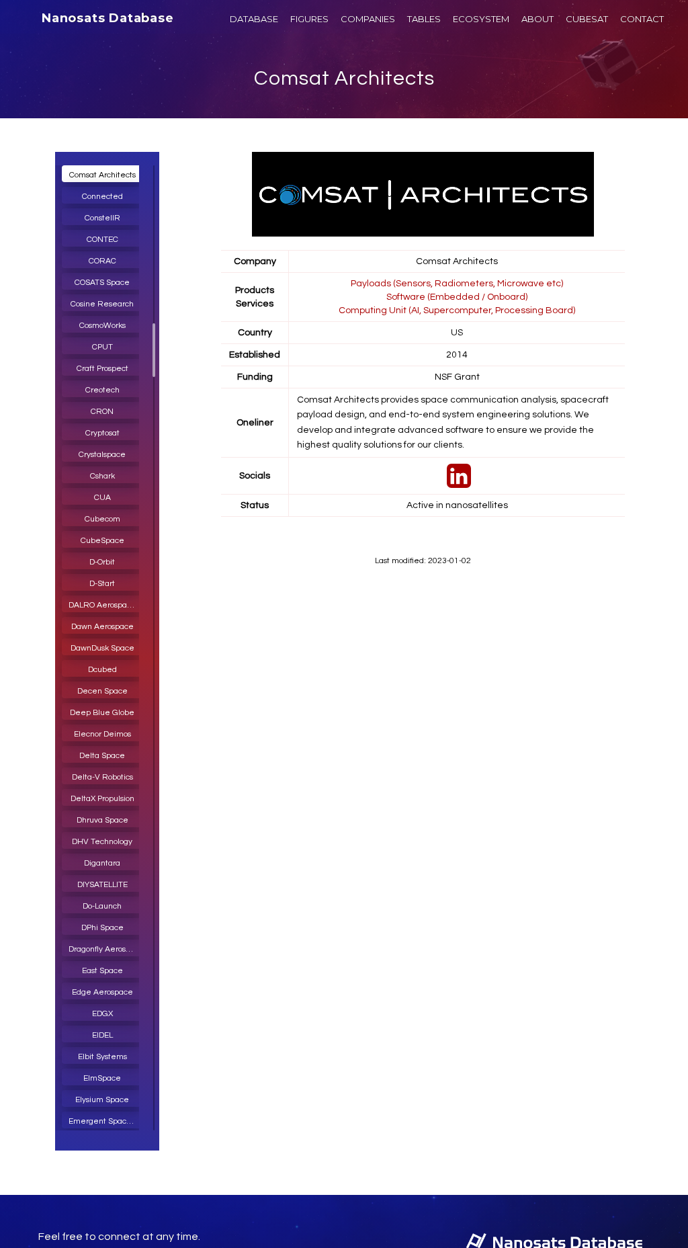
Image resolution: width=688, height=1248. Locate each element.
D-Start (102, 583)
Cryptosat (102, 433)
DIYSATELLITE (102, 884)
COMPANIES (368, 18)
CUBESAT (587, 18)
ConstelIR (102, 218)
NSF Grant (457, 377)
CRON (102, 411)
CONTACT (642, 18)
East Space (102, 970)
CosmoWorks (102, 325)
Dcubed (102, 669)
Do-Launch (102, 906)
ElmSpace (102, 1078)
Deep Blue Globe (102, 712)
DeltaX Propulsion (102, 798)
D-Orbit (102, 562)
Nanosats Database (108, 18)
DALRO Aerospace (102, 605)
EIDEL (102, 1035)
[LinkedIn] (457, 483)
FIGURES (309, 18)
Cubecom (102, 519)
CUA (102, 497)
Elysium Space (102, 1099)
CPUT (102, 347)
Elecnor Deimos (102, 734)
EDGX (102, 1013)
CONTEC (102, 239)
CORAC (102, 261)
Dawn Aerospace (102, 626)
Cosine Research (102, 304)
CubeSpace (102, 540)
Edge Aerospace (102, 992)
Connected (102, 196)
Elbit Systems (102, 1056)
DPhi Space (102, 927)
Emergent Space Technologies (105, 1121)
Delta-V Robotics (102, 777)
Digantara (102, 863)
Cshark (102, 476)
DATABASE (254, 18)
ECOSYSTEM (481, 18)
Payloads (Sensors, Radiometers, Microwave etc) (457, 283)
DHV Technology (102, 841)
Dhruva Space (102, 820)
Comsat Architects (344, 78)
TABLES (424, 18)
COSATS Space (102, 282)
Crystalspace (102, 454)
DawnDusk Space (102, 648)
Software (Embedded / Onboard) (456, 297)
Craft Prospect (102, 368)
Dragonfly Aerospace (105, 949)
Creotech (102, 390)
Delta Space (102, 755)
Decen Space (102, 691)
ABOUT (537, 18)
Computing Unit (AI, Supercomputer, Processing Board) (457, 310)
